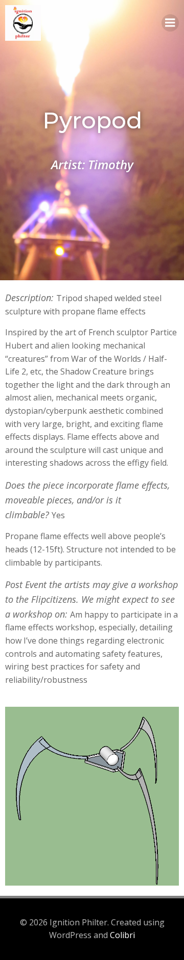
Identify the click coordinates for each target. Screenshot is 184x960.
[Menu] (170, 23)
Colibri (122, 935)
